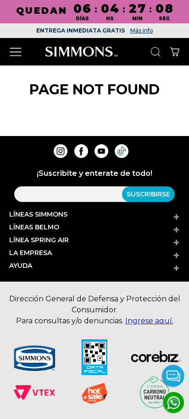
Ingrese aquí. (149, 320)
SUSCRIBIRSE (148, 194)
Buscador (155, 52)
